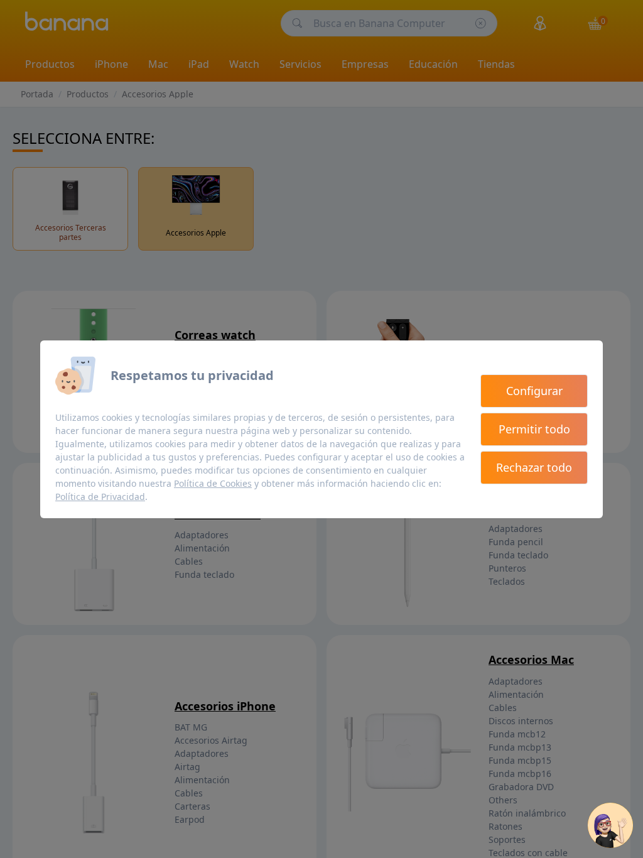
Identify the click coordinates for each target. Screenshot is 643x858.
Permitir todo (534, 429)
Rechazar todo (534, 467)
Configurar (534, 390)
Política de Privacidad (100, 496)
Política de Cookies (213, 483)
